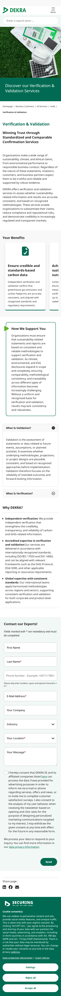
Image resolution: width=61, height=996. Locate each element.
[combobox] (30, 724)
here (44, 776)
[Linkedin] (4, 887)
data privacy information (24, 847)
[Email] (17, 887)
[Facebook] (11, 887)
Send (49, 862)
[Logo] (16, 10)
